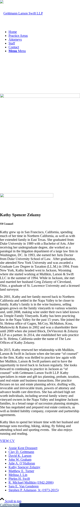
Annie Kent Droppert (23, 448)
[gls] (21, 13)
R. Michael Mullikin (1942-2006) (31, 482)
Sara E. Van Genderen (24, 486)
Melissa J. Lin (18, 475)
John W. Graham (20, 459)
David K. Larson (20, 455)
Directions (12, 505)
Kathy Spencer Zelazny (24, 467)
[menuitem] (44, 32)
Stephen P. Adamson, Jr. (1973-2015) (34, 490)
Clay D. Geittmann (21, 452)
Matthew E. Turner (21, 471)
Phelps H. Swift (19, 478)
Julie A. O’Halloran (22, 463)
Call (3, 505)
